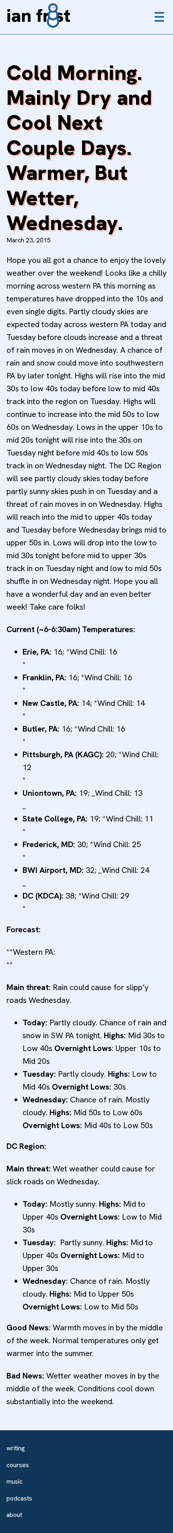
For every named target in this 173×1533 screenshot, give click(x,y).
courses (17, 1465)
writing (15, 1448)
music (14, 1481)
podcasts (19, 1498)
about (14, 1515)
